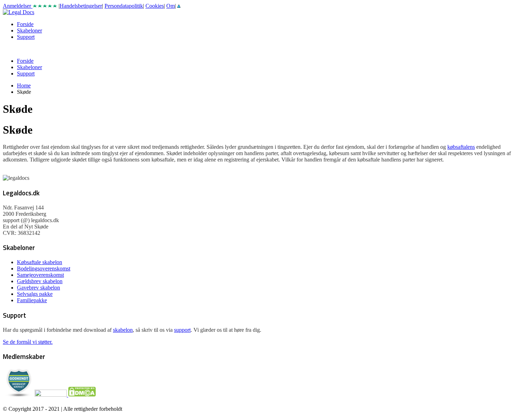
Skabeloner (29, 30)
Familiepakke (32, 300)
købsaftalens (461, 147)
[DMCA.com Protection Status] (81, 395)
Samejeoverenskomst (40, 275)
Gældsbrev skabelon (39, 281)
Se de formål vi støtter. (28, 342)
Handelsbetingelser (81, 6)
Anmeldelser (17, 6)
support (182, 330)
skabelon (123, 330)
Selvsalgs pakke (35, 294)
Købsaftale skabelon (39, 262)
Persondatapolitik (124, 6)
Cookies (154, 6)
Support (26, 37)
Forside (25, 24)
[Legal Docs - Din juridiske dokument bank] (18, 12)
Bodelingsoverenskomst (43, 268)
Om (170, 6)
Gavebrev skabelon (38, 288)
